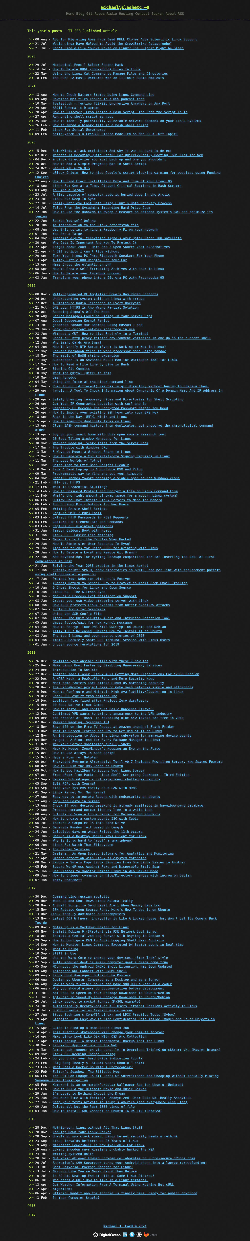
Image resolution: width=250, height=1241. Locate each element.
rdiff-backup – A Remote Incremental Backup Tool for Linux (108, 1041)
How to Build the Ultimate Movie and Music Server (99, 1089)
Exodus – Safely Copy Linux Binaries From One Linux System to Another (119, 862)
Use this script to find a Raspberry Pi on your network (105, 229)
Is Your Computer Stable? (76, 1198)
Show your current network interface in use (94, 329)
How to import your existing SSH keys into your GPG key (105, 412)
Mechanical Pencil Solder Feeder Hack (88, 65)
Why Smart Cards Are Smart (77, 342)
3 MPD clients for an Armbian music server (93, 1010)
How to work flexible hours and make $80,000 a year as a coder (112, 984)
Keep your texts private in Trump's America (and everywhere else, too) (120, 1102)
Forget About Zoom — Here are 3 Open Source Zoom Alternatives (111, 247)
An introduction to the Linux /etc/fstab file (96, 225)
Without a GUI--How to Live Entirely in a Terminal (100, 334)
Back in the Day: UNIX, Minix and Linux (90, 417)
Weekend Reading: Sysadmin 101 (81, 722)
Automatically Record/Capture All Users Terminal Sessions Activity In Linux (125, 1006)
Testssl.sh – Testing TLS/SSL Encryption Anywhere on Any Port (111, 103)
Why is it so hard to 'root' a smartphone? (93, 840)
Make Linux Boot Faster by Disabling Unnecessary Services (107, 665)
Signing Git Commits (71, 369)
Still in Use (64, 953)
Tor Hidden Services (71, 849)
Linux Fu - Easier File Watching (83, 535)
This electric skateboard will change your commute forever (108, 1032)
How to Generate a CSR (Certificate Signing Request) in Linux (111, 456)
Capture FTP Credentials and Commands (88, 522)
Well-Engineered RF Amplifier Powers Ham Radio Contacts (105, 294)
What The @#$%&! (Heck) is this (82, 373)
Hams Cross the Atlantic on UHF (82, 264)
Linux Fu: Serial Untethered (79, 130)
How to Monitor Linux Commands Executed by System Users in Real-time (118, 944)
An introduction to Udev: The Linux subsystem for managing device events (122, 735)
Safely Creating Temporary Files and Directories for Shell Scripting (118, 399)
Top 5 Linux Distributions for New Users (91, 504)
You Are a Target (68, 190)
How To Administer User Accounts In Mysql (92, 544)
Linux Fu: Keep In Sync (74, 199)
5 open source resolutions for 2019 (86, 644)
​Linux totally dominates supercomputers (88, 914)
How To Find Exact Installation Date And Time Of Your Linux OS (112, 181)
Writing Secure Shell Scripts (80, 509)
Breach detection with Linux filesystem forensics (99, 858)
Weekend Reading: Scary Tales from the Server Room (100, 443)
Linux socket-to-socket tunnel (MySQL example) (97, 1001)
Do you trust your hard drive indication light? (98, 1058)
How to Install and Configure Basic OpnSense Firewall (103, 709)
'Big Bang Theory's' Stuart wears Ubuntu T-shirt (99, 1063)
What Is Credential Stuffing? (80, 487)
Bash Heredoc (64, 377)
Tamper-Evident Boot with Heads (82, 530)
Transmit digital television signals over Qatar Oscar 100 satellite (117, 238)
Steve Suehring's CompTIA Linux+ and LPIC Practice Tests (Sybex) (114, 1014)
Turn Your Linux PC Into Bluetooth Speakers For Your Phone (108, 256)
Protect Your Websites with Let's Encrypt (92, 579)
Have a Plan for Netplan (75, 757)
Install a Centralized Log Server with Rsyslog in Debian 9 (108, 936)
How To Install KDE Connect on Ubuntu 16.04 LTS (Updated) (107, 1111)
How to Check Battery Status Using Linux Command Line (103, 95)
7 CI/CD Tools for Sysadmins (79, 609)
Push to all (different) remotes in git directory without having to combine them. (131, 386)
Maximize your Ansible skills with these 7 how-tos (100, 661)
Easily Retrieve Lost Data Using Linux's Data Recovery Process (112, 203)
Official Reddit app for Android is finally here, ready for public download (125, 1193)
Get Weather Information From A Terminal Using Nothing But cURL (113, 1184)
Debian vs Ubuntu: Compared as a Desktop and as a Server (106, 979)
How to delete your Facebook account (87, 273)
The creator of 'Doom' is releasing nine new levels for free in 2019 (118, 718)
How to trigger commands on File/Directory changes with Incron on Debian (122, 875)
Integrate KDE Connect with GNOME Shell (90, 971)
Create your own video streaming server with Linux (100, 601)
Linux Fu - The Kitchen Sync (79, 592)
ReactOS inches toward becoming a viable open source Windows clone (116, 478)
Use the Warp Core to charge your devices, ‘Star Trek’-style (110, 958)
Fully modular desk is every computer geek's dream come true (110, 962)
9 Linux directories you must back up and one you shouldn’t (109, 159)
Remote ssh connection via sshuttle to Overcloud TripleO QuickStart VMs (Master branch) (137, 1050)
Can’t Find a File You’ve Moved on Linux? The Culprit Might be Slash (118, 48)
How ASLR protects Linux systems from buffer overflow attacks (111, 605)
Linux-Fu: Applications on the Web (85, 1045)
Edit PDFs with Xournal (74, 783)
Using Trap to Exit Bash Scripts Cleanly (91, 465)
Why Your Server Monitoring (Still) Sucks (92, 744)
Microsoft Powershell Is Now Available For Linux (99, 1145)
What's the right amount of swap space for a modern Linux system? (115, 495)
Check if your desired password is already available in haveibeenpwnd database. (129, 805)
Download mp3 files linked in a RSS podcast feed (99, 99)
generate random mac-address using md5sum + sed (98, 325)
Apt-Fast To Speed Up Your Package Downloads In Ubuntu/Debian (111, 993)
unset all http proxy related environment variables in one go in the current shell (132, 338)
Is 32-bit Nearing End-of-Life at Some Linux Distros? (103, 1176)
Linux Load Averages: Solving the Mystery (92, 975)
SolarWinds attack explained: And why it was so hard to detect (112, 151)
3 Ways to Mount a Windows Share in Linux (92, 452)
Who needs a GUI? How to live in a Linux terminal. (100, 1180)
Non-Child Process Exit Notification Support (95, 596)
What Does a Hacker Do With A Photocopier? (93, 1067)
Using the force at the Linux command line (93, 382)
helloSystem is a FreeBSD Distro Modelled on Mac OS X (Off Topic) (115, 134)
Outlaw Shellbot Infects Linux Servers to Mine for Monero (107, 500)
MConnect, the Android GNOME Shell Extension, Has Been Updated (112, 966)
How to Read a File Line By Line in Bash (91, 364)
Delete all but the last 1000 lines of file (94, 1106)
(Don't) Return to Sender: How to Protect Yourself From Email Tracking (120, 583)
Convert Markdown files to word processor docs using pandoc (109, 351)
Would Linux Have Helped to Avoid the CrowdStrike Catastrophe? (112, 44)
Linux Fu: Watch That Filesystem (83, 845)
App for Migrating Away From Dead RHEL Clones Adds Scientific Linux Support (125, 39)
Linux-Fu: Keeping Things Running (84, 1054)
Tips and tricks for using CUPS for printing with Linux (105, 548)
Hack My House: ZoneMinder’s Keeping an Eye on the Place (106, 748)
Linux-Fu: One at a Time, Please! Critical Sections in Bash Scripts (117, 186)
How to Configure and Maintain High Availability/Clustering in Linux (118, 692)
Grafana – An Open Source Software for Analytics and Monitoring (113, 853)
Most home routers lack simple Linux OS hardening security (108, 683)
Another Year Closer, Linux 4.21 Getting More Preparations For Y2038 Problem (126, 674)
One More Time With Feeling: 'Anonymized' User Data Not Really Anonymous (122, 1098)
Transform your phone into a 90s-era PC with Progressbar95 (108, 277)
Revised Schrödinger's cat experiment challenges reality (106, 779)
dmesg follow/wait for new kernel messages (93, 622)
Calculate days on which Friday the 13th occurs (98, 832)
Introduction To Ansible (75, 670)
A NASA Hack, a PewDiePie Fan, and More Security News (103, 678)
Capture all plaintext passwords (83, 526)
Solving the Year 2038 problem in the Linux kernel (100, 566)
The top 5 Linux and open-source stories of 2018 (99, 636)
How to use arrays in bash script (84, 753)
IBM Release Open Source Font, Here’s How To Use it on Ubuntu (111, 909)
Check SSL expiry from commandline (85, 696)
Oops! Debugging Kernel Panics (81, 320)
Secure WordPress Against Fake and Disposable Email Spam (106, 867)
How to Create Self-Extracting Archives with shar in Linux (108, 269)
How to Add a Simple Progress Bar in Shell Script (99, 164)
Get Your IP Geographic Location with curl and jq (99, 404)
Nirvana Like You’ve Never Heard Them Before (95, 1171)
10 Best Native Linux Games (78, 705)
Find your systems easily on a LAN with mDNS (95, 788)
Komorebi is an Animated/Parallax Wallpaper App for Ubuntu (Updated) (118, 1085)
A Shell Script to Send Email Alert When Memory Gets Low (106, 905)
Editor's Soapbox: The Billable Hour (87, 1072)
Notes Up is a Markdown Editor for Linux (91, 927)
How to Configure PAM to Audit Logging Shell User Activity (108, 940)
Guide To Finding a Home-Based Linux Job (91, 1028)
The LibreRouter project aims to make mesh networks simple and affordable (123, 687)
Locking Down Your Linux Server (82, 1132)
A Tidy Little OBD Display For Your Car (90, 260)
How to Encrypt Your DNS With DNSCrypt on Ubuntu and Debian (109, 627)
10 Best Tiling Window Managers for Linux (92, 439)
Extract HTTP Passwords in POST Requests (91, 517)
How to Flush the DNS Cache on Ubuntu (88, 766)
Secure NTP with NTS (71, 168)
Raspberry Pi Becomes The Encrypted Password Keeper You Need (110, 408)
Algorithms (62, 1189)
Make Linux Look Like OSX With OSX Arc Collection (99, 1036)
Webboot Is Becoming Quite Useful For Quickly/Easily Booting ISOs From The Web (128, 155)
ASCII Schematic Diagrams (76, 108)
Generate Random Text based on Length (88, 827)
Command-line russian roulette (81, 896)
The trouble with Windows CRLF (81, 447)
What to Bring (65, 949)
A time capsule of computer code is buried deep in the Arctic (111, 194)
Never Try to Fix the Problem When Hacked (92, 539)
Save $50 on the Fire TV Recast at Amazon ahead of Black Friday (113, 727)
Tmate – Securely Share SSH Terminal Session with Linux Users (111, 640)
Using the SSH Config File (77, 614)
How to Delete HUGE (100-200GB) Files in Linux (97, 69)
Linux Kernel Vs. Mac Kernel (79, 792)
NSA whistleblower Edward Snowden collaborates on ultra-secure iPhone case (124, 1158)
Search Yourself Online (74, 221)
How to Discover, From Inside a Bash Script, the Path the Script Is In (120, 112)
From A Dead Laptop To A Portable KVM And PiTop (98, 469)
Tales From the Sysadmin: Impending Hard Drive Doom (101, 208)
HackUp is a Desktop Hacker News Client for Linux (99, 836)
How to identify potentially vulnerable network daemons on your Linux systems (127, 121)
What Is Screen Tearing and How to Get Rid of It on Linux (107, 731)
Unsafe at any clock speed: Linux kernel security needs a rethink (115, 1136)
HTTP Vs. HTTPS (66, 482)
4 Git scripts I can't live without (86, 251)
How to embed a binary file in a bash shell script (100, 125)
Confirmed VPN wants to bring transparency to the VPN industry (112, 713)
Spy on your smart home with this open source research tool (109, 434)
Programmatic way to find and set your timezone (98, 473)
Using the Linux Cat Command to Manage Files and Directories (110, 73)
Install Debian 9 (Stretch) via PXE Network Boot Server (105, 931)
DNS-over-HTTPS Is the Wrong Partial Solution (96, 307)
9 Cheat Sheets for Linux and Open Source (92, 587)
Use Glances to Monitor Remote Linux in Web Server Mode (105, 871)
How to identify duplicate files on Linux (92, 421)
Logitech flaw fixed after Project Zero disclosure (100, 700)
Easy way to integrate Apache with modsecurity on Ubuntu (106, 797)
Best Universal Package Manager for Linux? (93, 1167)
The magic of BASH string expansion (86, 355)
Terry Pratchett (67, 880)
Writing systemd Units (73, 1154)
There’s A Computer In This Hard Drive (89, 823)
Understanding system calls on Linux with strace (99, 299)
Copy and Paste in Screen (76, 801)
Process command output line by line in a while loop (102, 810)
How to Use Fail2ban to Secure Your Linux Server (99, 770)
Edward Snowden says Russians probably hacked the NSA (103, 1149)
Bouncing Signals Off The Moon (81, 312)
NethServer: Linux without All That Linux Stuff (98, 1127)
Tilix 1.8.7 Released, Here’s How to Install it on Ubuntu (107, 631)
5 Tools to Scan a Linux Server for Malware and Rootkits (106, 814)
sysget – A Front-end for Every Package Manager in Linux (106, 740)
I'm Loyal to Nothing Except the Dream (89, 1093)
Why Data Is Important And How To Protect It (95, 242)
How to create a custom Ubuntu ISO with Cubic (96, 818)
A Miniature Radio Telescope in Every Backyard (97, 303)
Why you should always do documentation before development (108, 988)
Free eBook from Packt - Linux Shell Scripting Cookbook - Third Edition (121, 775)
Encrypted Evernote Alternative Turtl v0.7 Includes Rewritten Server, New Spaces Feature (138, 762)
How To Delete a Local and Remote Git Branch (95, 552)
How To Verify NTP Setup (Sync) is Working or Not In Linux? (109, 347)
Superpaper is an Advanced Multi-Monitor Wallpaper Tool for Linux (115, 360)
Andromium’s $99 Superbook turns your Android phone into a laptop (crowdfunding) (130, 1163)
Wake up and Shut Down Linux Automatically (93, 901)
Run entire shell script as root (83, 116)
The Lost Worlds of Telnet (77, 460)
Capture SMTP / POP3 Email (77, 513)
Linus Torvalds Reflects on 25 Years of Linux (96, 1141)
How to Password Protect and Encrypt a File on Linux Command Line (115, 491)
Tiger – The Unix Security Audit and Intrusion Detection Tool (111, 618)
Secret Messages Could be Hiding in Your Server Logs (102, 316)
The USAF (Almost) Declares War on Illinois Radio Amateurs (108, 78)
